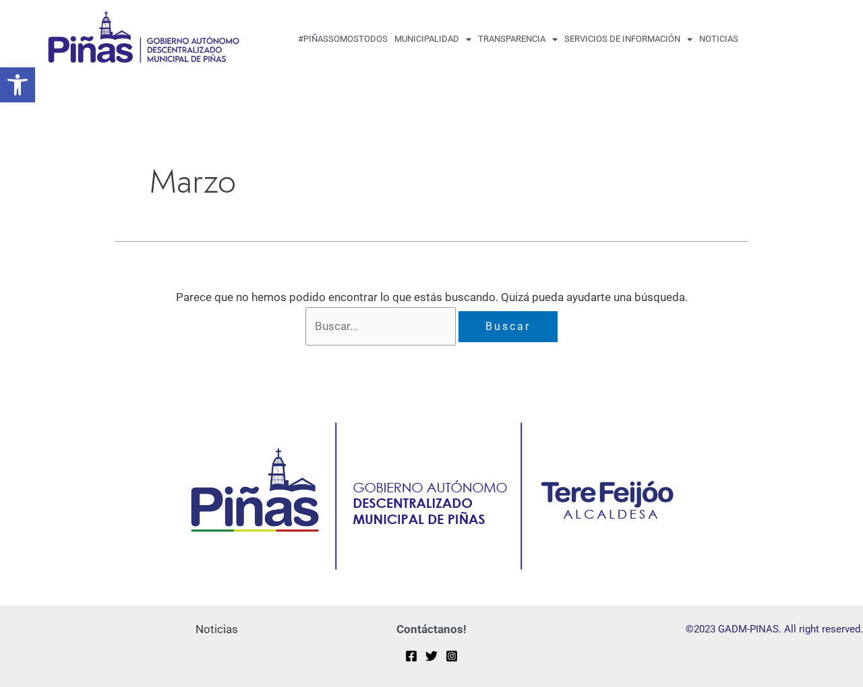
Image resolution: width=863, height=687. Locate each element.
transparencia (511, 39)
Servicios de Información (622, 39)
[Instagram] (452, 656)
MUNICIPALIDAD (426, 39)
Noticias (718, 39)
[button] (17, 84)
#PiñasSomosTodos (343, 39)
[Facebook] (411, 656)
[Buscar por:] (381, 326)
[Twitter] (431, 656)
